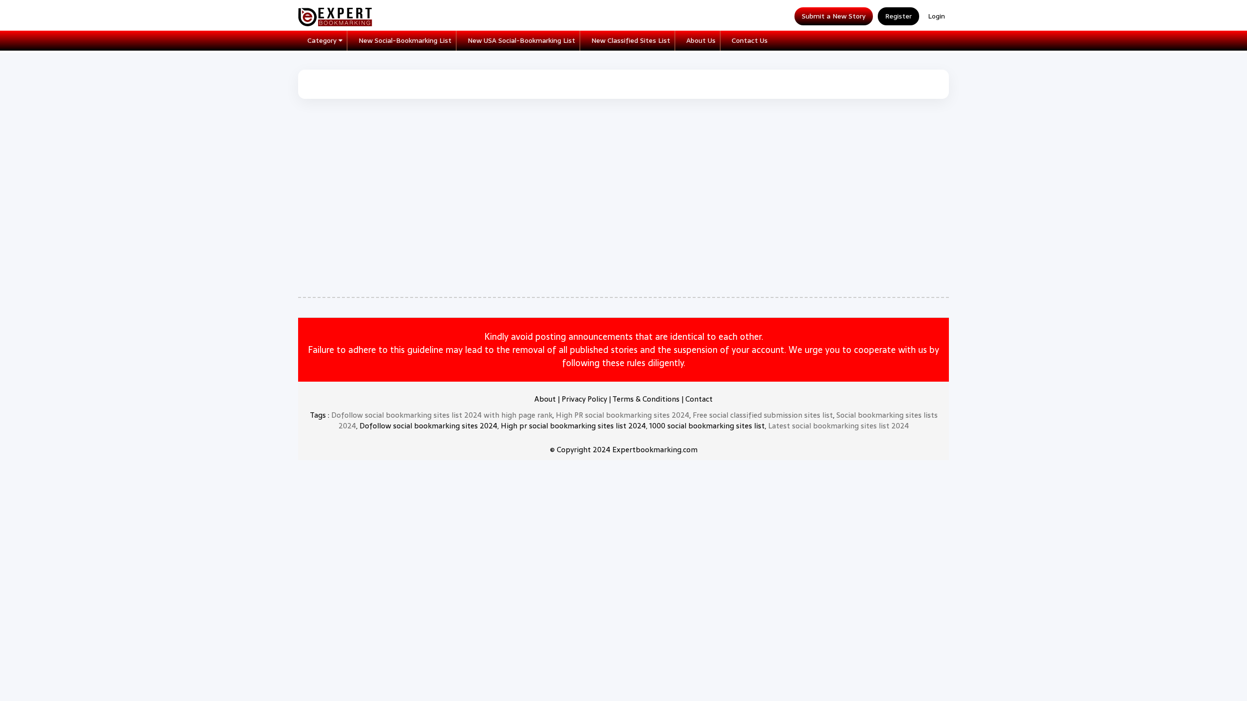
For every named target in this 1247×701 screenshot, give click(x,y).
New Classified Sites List (630, 40)
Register (898, 16)
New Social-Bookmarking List (405, 40)
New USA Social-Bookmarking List (521, 40)
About (545, 399)
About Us (701, 40)
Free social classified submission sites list (763, 415)
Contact (699, 399)
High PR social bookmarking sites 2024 (622, 415)
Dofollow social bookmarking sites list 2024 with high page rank (441, 415)
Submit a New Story (834, 16)
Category (323, 40)
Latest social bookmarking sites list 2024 (838, 426)
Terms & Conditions (646, 399)
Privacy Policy (584, 399)
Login (936, 16)
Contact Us (750, 40)
